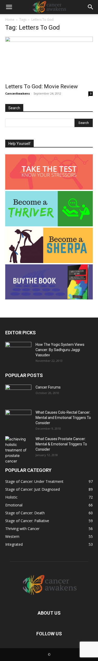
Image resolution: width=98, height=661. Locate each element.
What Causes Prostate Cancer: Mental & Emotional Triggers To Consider (61, 444)
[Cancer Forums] (18, 394)
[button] (9, 7)
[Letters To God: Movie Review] (49, 58)
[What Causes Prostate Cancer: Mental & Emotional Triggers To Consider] (18, 450)
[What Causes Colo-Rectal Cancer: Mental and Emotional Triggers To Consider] (18, 419)
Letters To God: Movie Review (41, 86)
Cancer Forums (48, 387)
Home (9, 19)
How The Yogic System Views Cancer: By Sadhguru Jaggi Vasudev (60, 349)
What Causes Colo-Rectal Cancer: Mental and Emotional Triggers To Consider (63, 417)
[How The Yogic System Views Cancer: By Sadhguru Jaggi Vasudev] (18, 351)
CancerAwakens (17, 93)
